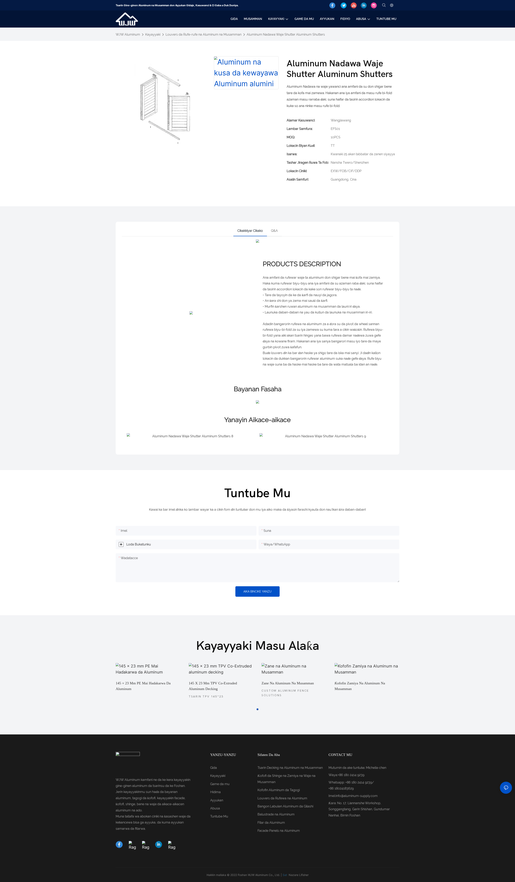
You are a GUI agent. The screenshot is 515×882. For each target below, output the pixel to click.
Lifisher (304, 875)
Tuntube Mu (219, 816)
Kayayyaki (152, 34)
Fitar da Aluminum (271, 823)
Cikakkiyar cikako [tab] (250, 231)
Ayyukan (216, 800)
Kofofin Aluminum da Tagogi (279, 790)
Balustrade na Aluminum (276, 814)
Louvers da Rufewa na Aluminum (282, 798)
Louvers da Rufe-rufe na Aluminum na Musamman (203, 34)
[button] (257, 709)
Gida (213, 768)
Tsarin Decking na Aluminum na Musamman (290, 768)
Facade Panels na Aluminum (279, 831)
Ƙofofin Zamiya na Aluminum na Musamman (360, 686)
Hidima (215, 792)
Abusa (215, 808)
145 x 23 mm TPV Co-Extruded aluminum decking (213, 686)
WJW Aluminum (128, 34)
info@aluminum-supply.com (357, 796)
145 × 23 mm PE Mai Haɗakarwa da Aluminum (143, 686)
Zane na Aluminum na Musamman (288, 683)
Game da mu (220, 784)
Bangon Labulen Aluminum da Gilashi (285, 806)
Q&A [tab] (274, 231)
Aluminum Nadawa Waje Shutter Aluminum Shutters (286, 34)
